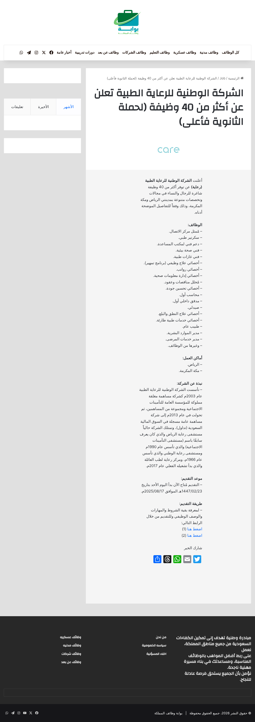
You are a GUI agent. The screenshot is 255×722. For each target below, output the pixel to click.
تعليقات (17, 106)
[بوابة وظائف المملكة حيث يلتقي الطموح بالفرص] (127, 22)
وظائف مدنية (209, 52)
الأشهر (69, 106)
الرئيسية (234, 78)
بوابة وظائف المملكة (168, 713)
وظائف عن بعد (108, 52)
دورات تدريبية (84, 52)
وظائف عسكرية (184, 52)
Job (222, 78)
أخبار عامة (64, 52)
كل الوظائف (230, 52)
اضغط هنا (194, 529)
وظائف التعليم (160, 52)
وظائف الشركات (134, 52)
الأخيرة (43, 106)
